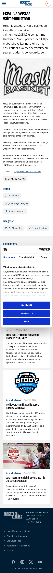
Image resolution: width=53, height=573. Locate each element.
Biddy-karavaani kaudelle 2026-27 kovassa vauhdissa (23, 406)
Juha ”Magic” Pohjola (18, 203)
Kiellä (26, 321)
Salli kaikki (26, 305)
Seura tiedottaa (39, 228)
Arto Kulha (14, 195)
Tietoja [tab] (44, 257)
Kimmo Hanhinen (17, 211)
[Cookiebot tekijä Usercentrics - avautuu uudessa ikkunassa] (38, 249)
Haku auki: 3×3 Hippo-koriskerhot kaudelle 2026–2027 (22, 336)
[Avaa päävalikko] (4, 3)
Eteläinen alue (15, 228)
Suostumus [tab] (9, 257)
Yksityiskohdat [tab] (26, 257)
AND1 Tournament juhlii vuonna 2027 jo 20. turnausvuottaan (25, 479)
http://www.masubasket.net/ (27, 171)
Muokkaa (24, 313)
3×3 (7, 330)
